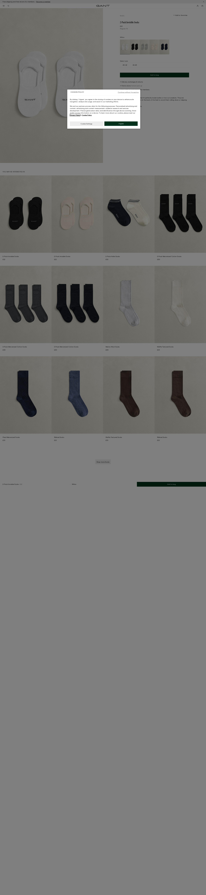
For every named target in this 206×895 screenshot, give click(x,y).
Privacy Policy (75, 115)
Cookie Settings (86, 124)
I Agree (121, 123)
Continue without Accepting (128, 92)
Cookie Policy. (87, 115)
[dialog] (103, 109)
